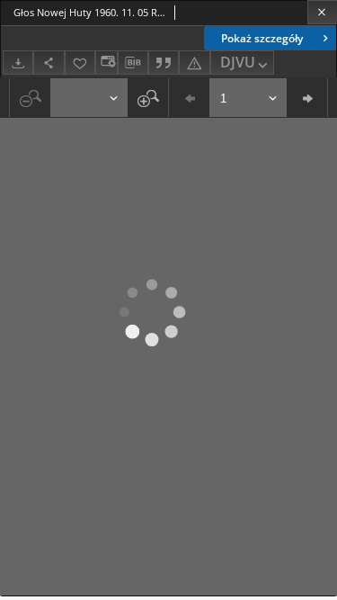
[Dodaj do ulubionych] (80, 62)
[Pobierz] (18, 62)
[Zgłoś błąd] (194, 62)
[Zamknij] (322, 12)
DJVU (237, 62)
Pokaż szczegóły (262, 38)
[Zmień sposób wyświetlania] (106, 62)
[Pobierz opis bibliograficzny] (133, 63)
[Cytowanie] (163, 62)
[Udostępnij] (48, 62)
